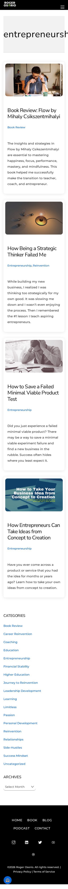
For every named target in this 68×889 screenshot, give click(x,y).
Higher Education (16, 674)
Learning (10, 699)
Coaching (10, 642)
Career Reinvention (17, 634)
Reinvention (41, 265)
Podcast (21, 828)
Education (11, 650)
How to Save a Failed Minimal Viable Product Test (33, 393)
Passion (9, 715)
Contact (42, 828)
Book (32, 820)
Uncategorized (14, 764)
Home (17, 820)
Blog (47, 820)
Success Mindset (15, 755)
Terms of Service (44, 871)
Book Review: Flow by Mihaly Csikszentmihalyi (33, 113)
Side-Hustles (12, 747)
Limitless (10, 707)
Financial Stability (16, 666)
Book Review (16, 127)
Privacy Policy (22, 871)
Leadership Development (22, 691)
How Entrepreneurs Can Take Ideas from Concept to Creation (33, 531)
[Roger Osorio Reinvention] (9, 5)
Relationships (13, 739)
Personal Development (20, 723)
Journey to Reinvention (20, 682)
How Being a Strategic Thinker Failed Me (31, 251)
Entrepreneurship (19, 265)
